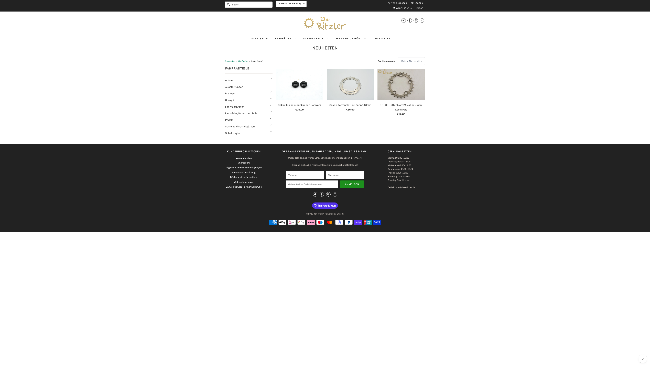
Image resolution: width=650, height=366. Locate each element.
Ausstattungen (234, 86)
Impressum (244, 162)
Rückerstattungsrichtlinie (243, 177)
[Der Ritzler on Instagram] (416, 20)
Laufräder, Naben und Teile (241, 113)
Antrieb (229, 80)
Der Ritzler (382, 38)
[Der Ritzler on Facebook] (409, 20)
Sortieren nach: (387, 61)
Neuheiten (325, 48)
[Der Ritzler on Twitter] (403, 20)
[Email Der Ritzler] (422, 20)
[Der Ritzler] (325, 24)
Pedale (229, 119)
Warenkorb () (404, 8)
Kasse (419, 8)
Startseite (259, 38)
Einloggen (417, 3)
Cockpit (229, 100)
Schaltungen (233, 133)
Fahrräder (284, 38)
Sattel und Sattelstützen (240, 126)
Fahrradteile (314, 38)
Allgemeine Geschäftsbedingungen (244, 167)
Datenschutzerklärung (243, 172)
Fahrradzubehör (349, 38)
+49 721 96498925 (397, 3)
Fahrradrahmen (234, 106)
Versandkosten (244, 158)
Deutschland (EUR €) (290, 4)
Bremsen (230, 93)
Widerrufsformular (244, 182)
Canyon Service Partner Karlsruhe (244, 187)
